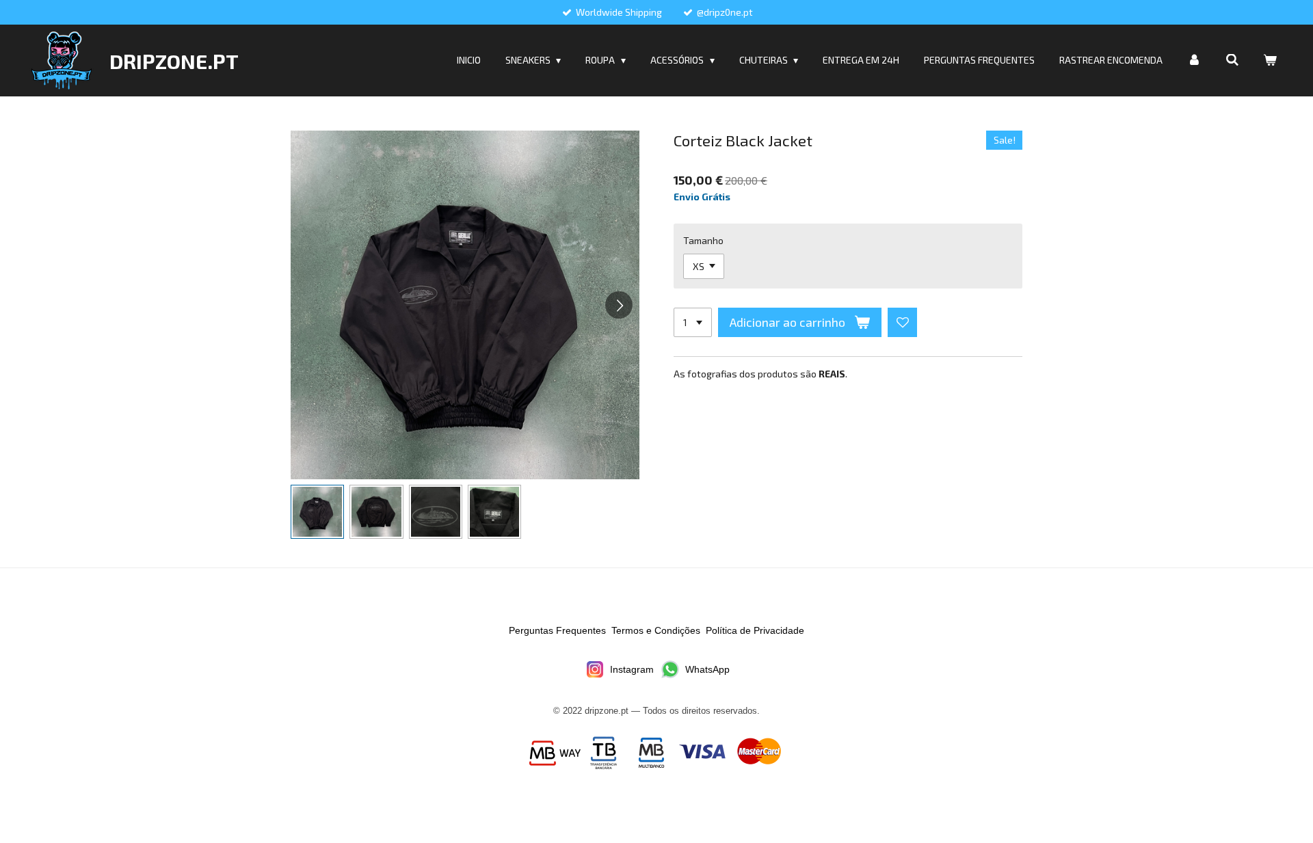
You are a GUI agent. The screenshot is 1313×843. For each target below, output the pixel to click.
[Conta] (1194, 60)
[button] (317, 511)
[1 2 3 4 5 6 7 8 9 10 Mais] (693, 323)
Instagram (632, 669)
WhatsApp (707, 669)
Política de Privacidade (755, 630)
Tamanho (703, 240)
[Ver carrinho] (1270, 60)
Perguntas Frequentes (557, 630)
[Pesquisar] (1232, 60)
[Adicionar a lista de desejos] (903, 323)
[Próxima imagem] (619, 305)
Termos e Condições (655, 630)
